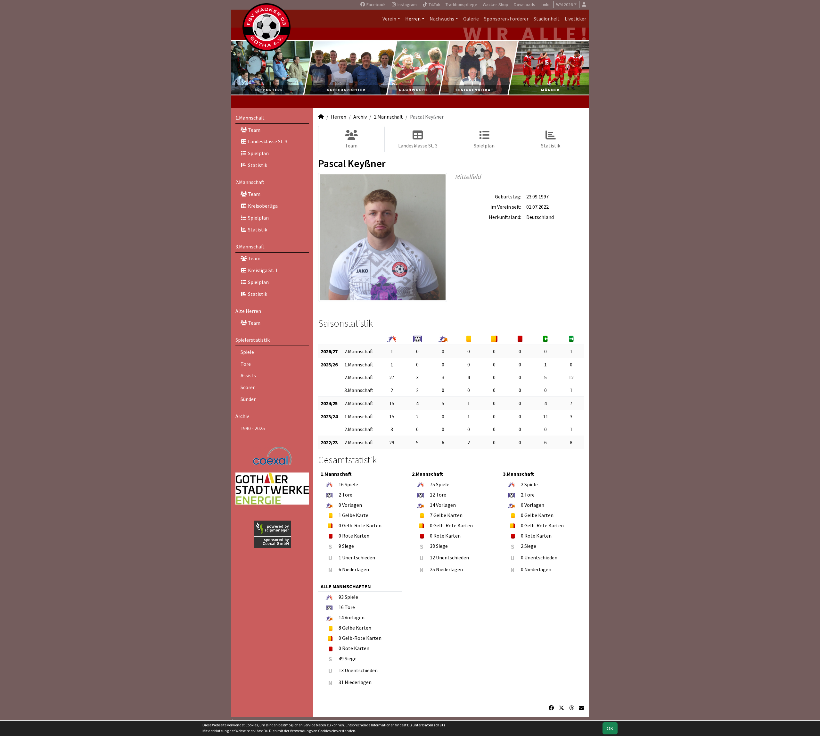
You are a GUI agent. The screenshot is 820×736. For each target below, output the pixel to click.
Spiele (247, 352)
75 (432, 484)
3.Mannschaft (250, 246)
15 (391, 403)
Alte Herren (248, 311)
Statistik (257, 165)
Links (546, 4)
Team (253, 130)
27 (391, 377)
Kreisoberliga (262, 206)
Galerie (471, 18)
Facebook (375, 4)
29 (391, 442)
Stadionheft (547, 18)
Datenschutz (434, 725)
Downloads (524, 4)
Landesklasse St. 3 (267, 141)
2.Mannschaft (250, 182)
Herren (413, 18)
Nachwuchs (442, 18)
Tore (246, 364)
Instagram (407, 4)
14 (432, 505)
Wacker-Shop (495, 4)
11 (545, 416)
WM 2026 (564, 4)
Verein (389, 18)
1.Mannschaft (250, 117)
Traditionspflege (461, 4)
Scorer (248, 387)
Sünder (248, 399)
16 (341, 484)
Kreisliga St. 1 (262, 270)
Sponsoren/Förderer (506, 18)
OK (610, 728)
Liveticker (575, 18)
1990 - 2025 (253, 428)
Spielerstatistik (252, 340)
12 (571, 377)
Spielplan (258, 153)
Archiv (242, 416)
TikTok (434, 4)
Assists (248, 375)
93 (341, 597)
